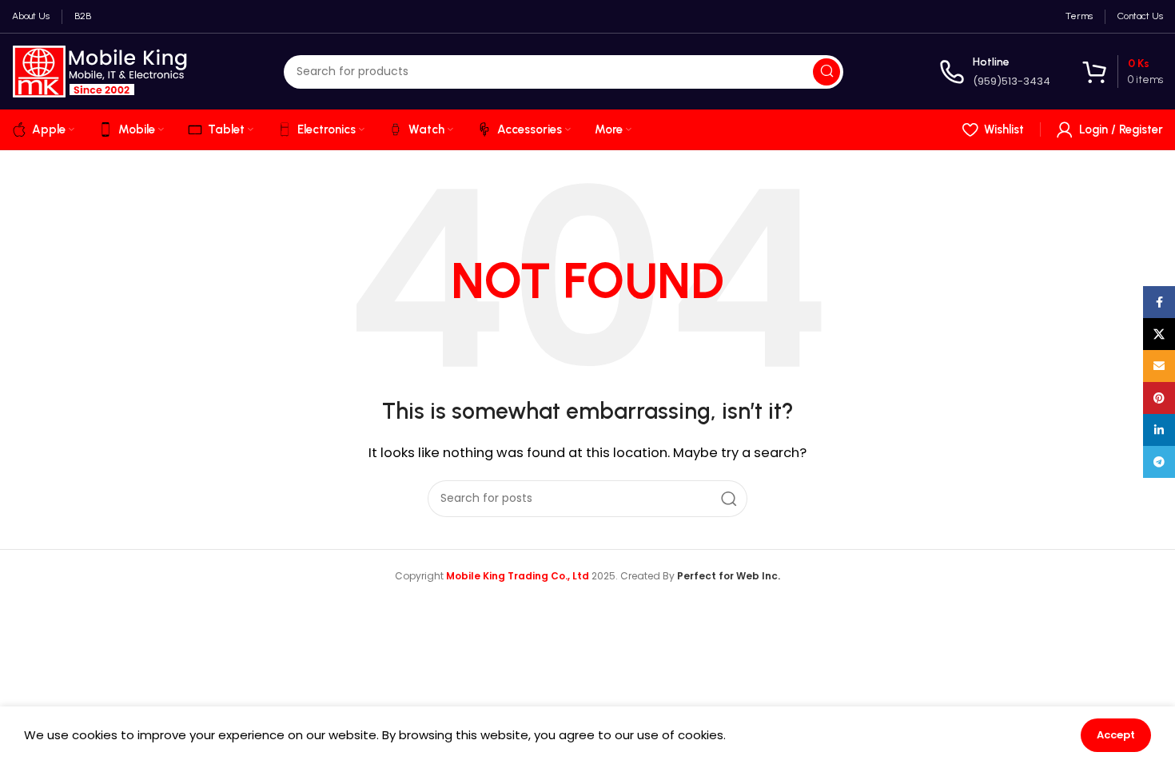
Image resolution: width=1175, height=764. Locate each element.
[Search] (826, 72)
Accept (1116, 734)
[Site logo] (100, 70)
